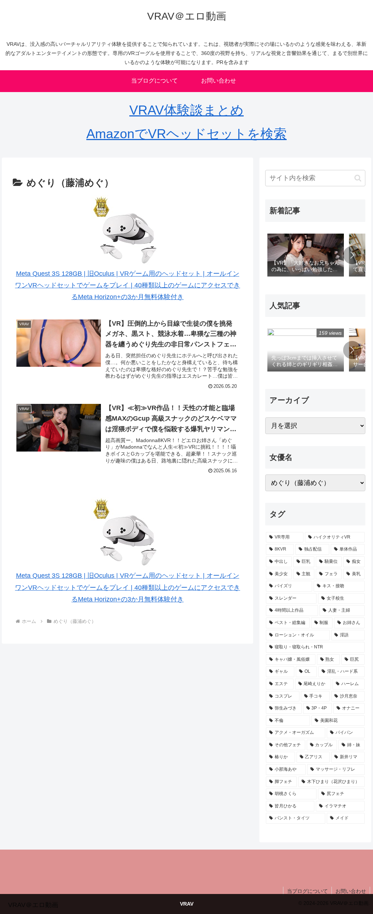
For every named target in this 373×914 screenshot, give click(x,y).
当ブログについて (307, 891)
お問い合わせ (350, 891)
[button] (358, 178)
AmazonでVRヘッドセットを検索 (186, 133)
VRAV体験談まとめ (186, 110)
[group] (306, 256)
